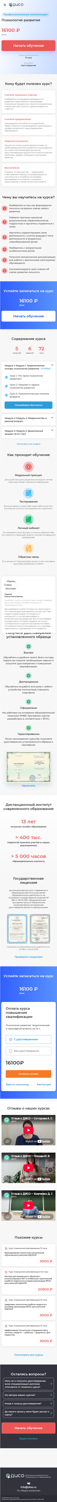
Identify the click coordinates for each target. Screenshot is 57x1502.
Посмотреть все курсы (28, 1354)
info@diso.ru (28, 1487)
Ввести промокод (17, 1084)
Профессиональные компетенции (25, 14)
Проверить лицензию (29, 956)
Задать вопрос (28, 1438)
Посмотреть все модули (28, 444)
